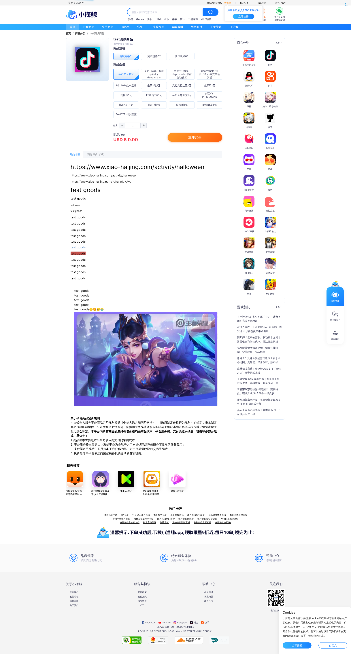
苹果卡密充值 (249, 64)
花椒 (174, 19)
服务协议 (142, 601)
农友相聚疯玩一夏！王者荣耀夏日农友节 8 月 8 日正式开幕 (259, 401)
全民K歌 (249, 148)
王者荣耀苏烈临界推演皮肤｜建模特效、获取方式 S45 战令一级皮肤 (257, 391)
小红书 (141, 27)
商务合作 (208, 601)
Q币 (166, 19)
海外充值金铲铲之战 (207, 518)
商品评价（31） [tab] (96, 154)
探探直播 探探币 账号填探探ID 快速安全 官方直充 (75, 494)
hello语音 (249, 189)
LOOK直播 (249, 231)
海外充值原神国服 (238, 515)
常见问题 (208, 597)
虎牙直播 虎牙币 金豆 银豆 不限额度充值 (151, 494)
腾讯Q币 (249, 85)
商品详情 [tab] (75, 154)
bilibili (158, 19)
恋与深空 (270, 273)
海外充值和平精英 (196, 515)
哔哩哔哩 (178, 27)
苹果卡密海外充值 (121, 518)
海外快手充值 (160, 515)
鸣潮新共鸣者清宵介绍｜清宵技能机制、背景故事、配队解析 (257, 349)
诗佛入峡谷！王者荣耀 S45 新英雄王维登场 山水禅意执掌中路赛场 (259, 328)
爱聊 (249, 169)
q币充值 (125, 515)
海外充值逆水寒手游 (144, 518)
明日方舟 (249, 273)
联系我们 (74, 592)
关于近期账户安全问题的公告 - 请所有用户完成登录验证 (259, 318)
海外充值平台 (110, 515)
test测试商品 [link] (97, 33)
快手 (149, 19)
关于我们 (74, 605)
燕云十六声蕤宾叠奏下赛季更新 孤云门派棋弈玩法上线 (259, 412)
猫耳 (182, 19)
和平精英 (206, 19)
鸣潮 (249, 293)
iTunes (140, 19)
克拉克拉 (159, 27)
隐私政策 (142, 592)
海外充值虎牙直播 (202, 522)
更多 (277, 42)
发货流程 (74, 597)
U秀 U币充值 (177, 491)
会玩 (270, 189)
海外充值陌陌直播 (181, 522)
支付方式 (142, 597)
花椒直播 (249, 210)
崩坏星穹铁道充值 (217, 515)
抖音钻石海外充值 (141, 515)
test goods (78, 259)
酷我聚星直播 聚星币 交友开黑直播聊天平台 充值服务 (100, 494)
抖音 (130, 19)
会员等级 (208, 592)
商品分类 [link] (80, 33)
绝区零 (249, 127)
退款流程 (74, 601)
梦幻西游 (270, 293)
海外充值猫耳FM (223, 522)
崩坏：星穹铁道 (270, 106)
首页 (72, 27)
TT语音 (233, 27)
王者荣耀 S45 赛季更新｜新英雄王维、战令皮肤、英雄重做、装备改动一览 (259, 380)
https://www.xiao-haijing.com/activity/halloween (137, 166)
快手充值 (107, 27)
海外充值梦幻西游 (166, 518)
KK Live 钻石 (126, 491)
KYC (142, 605)
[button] (76, 2)
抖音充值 (88, 27)
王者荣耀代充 (177, 515)
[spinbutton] (133, 125)
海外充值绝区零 (186, 518)
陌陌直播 (197, 27)
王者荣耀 (193, 19)
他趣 (270, 169)
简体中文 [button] (279, 3)
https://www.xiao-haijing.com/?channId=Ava (101, 181)
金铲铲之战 (270, 231)
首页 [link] (68, 33)
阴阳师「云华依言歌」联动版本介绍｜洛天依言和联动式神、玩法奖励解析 (259, 339)
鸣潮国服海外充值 (229, 518)
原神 (249, 106)
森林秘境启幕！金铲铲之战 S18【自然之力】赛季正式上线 (259, 370)
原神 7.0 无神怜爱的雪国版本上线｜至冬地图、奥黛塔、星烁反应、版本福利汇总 (259, 360)
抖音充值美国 (149, 522)
